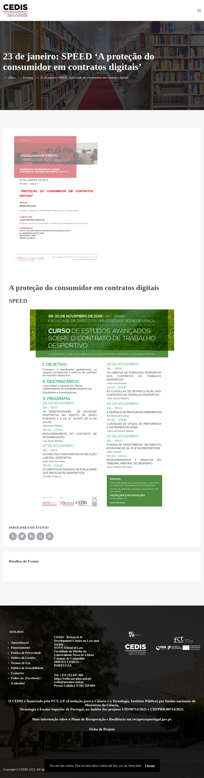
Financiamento (20, 647)
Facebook (32, 678)
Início (12, 77)
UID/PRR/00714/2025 (166, 709)
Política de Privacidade (26, 652)
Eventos (28, 77)
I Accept (150, 765)
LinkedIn (18, 683)
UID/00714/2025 (134, 709)
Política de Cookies (23, 657)
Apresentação (20, 642)
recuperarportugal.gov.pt (151, 719)
